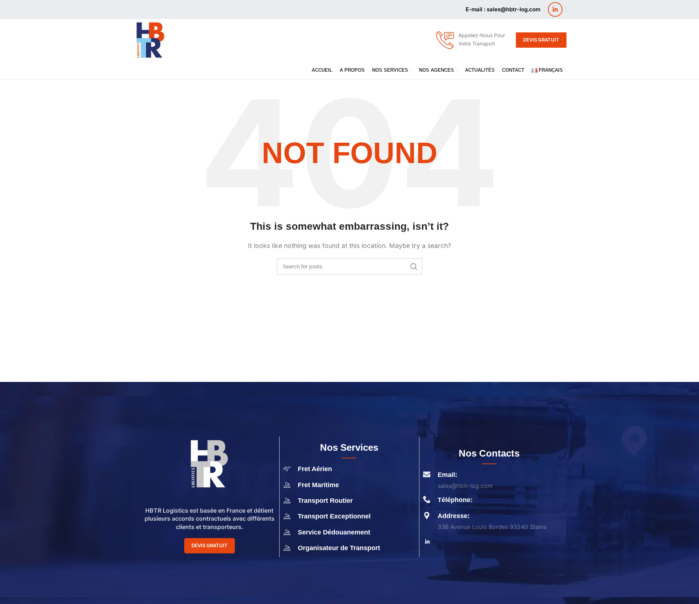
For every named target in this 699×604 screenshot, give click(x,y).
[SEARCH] (414, 266)
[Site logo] (150, 39)
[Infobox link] (470, 40)
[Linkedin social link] (555, 9)
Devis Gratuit (541, 40)
